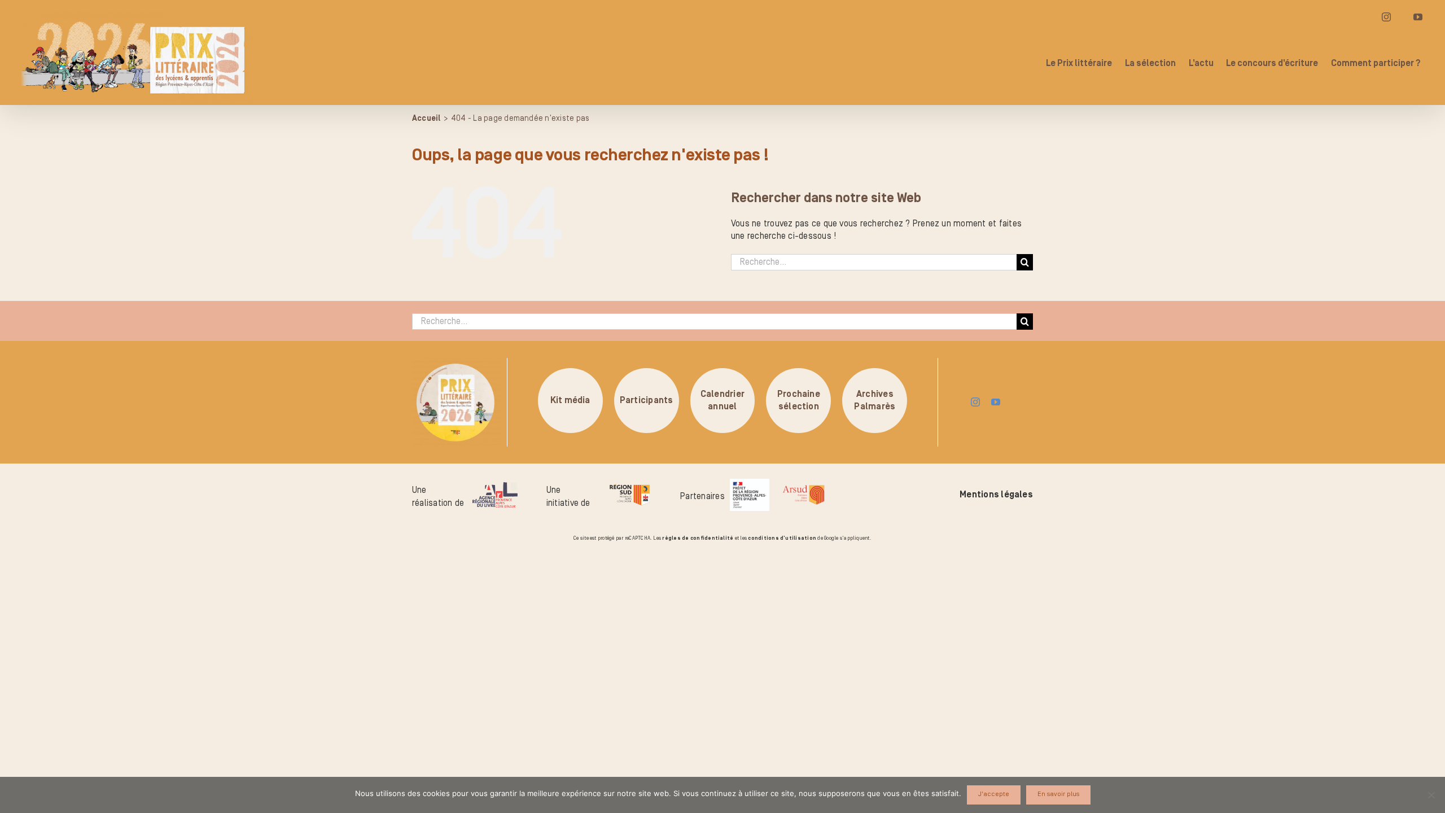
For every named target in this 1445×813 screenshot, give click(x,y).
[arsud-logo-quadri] (803, 487)
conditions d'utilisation (782, 538)
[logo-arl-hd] (495, 487)
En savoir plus (1058, 794)
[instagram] (975, 401)
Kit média (570, 400)
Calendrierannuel (722, 400)
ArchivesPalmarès (874, 400)
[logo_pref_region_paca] (749, 483)
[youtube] (995, 401)
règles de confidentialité (697, 538)
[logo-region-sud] (629, 484)
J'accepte (993, 794)
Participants (646, 400)
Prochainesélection (798, 400)
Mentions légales (996, 494)
